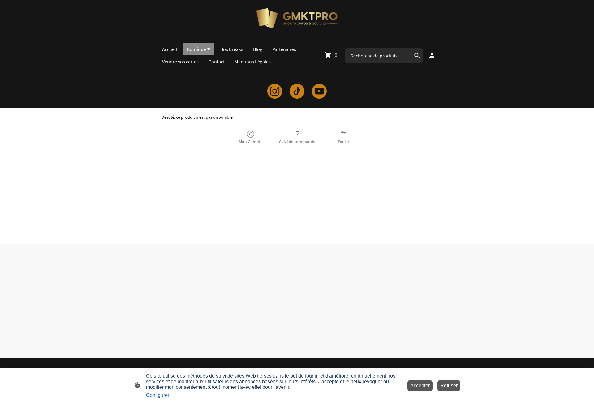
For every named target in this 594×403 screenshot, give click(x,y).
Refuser (449, 385)
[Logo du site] (297, 18)
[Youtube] (319, 91)
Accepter (420, 385)
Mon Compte (251, 141)
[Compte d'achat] (432, 55)
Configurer (157, 395)
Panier (343, 141)
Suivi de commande (297, 141)
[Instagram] (274, 91)
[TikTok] (297, 91)
